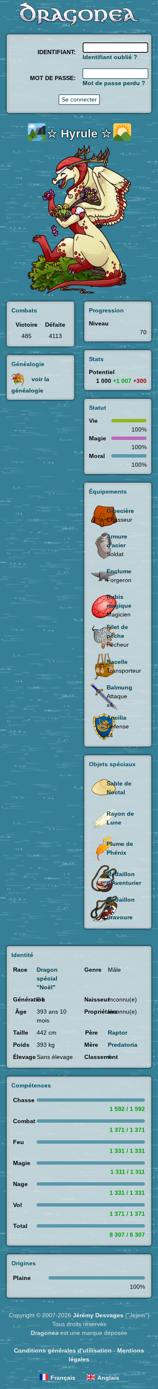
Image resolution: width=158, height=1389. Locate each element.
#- (110, 1056)
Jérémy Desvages (98, 1315)
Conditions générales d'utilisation (63, 1350)
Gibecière (120, 510)
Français (63, 1377)
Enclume (119, 571)
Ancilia (116, 717)
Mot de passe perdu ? (114, 83)
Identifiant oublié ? (110, 57)
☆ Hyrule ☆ (79, 133)
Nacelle (117, 661)
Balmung (119, 687)
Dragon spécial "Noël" (47, 978)
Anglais (108, 1377)
